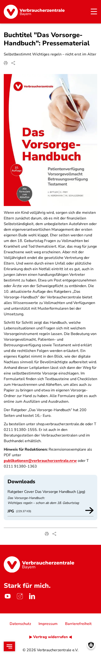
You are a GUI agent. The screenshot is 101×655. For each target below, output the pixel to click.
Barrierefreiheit (78, 623)
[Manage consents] (91, 645)
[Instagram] (20, 596)
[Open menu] (9, 646)
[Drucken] (6, 63)
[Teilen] (13, 63)
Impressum (48, 623)
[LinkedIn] (32, 596)
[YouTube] (7, 596)
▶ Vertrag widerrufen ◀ (50, 636)
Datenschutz (20, 623)
